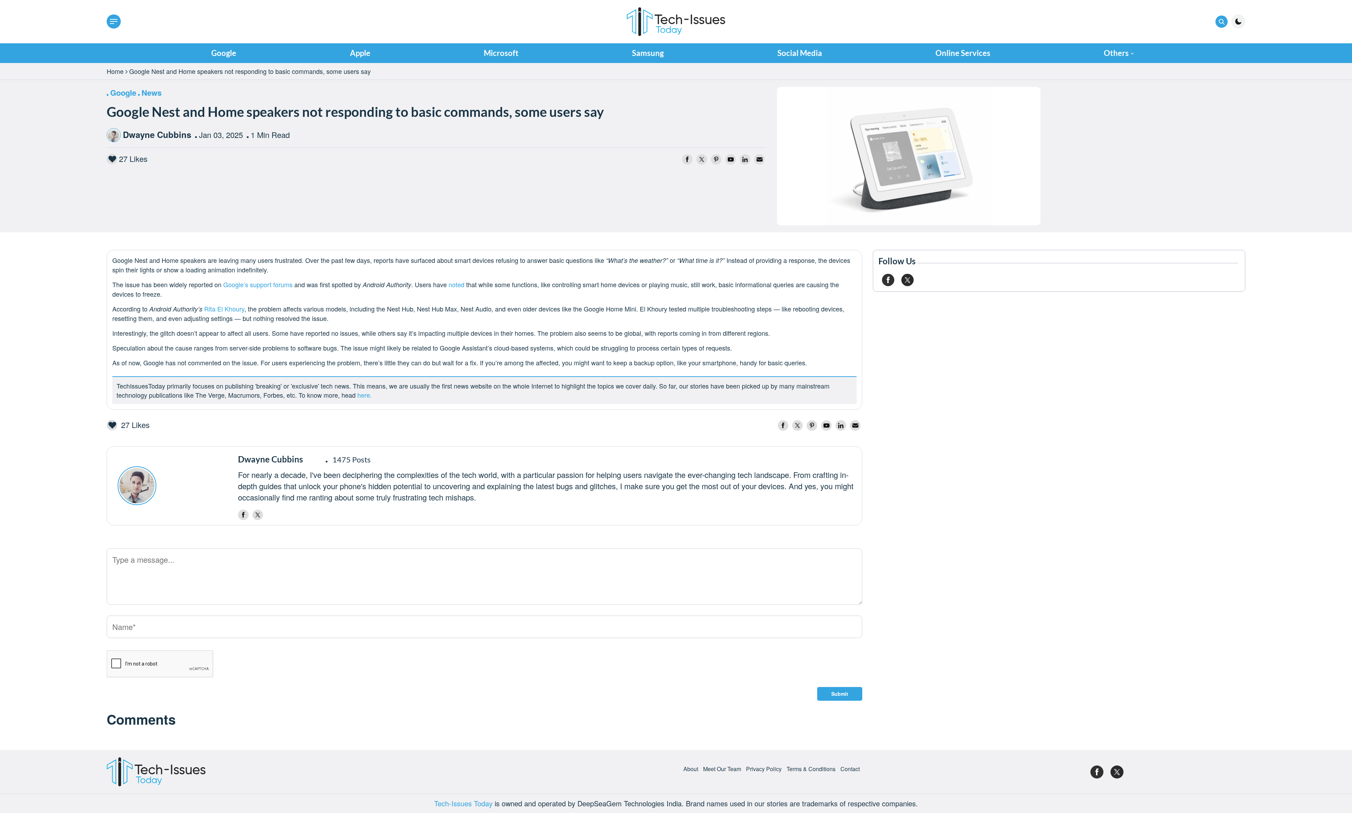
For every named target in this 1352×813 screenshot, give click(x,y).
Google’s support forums (258, 284)
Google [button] (123, 92)
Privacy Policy (764, 769)
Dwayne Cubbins (157, 134)
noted (456, 284)
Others (1116, 53)
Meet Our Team (722, 769)
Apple (360, 53)
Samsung (648, 53)
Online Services (962, 53)
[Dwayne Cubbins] (174, 485)
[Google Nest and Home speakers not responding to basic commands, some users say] (908, 154)
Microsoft (501, 53)
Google (223, 53)
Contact (850, 769)
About (690, 769)
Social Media (799, 53)
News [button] (152, 92)
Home (115, 71)
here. (364, 394)
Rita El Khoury (224, 308)
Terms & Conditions (811, 769)
